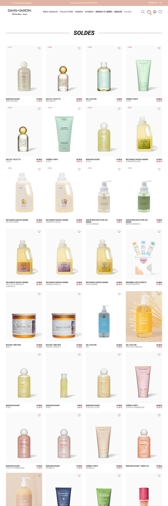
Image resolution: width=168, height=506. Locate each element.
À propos (153, 3)
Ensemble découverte (136, 282)
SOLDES (127, 12)
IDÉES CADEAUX (50, 12)
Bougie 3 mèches (13, 345)
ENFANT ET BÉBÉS (104, 12)
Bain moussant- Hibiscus (137, 466)
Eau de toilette (53, 99)
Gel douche (91, 99)
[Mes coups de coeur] (160, 11)
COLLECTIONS (66, 12)
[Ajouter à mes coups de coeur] (39, 48)
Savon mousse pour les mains (97, 221)
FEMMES (79, 12)
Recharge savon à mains (137, 159)
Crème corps (132, 99)
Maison (118, 12)
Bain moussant (13, 99)
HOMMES (89, 12)
